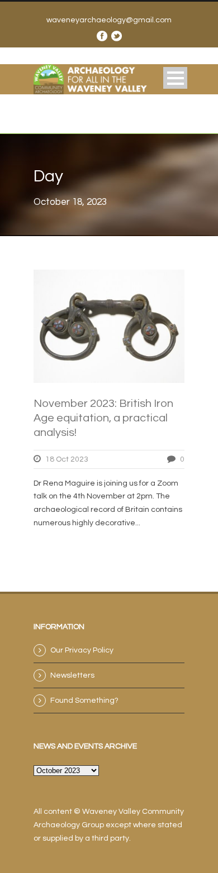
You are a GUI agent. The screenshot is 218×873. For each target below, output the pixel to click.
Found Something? (84, 700)
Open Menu (175, 78)
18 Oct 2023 (66, 459)
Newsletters (72, 675)
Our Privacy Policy (81, 650)
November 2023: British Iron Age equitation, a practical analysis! (103, 418)
